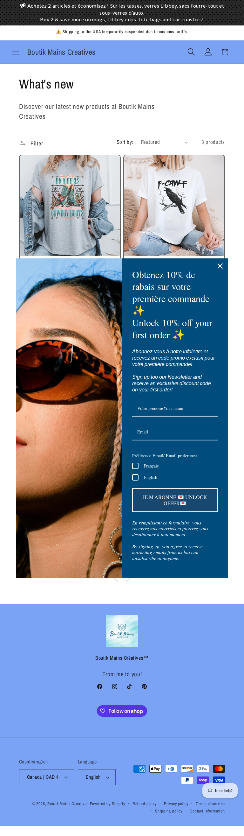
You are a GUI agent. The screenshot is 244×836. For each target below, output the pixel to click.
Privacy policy (176, 803)
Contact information (207, 811)
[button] (16, 52)
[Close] (220, 265)
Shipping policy (168, 811)
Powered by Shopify (107, 803)
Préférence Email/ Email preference (164, 456)
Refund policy (144, 803)
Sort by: (125, 141)
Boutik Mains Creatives (67, 803)
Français (151, 466)
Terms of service (210, 803)
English (150, 477)
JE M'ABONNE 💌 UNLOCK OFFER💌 (175, 500)
